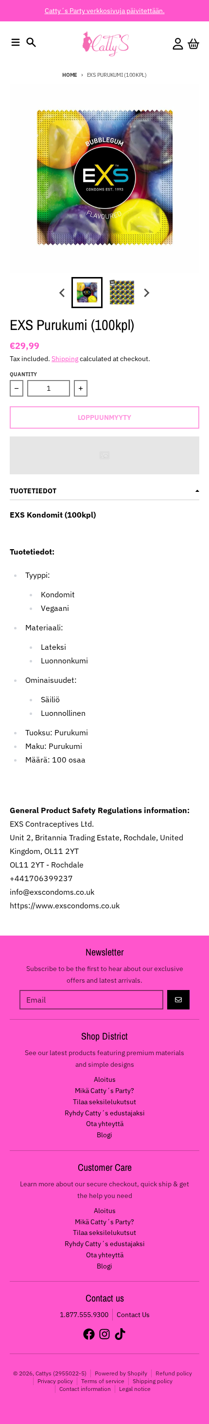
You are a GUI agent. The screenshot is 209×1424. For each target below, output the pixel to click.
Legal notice (135, 1388)
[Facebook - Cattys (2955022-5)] (89, 1334)
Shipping (65, 358)
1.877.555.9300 (84, 1314)
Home (69, 74)
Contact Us (133, 1314)
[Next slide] (146, 292)
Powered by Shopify (121, 1373)
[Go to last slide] (63, 292)
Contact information (85, 1388)
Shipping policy (153, 1381)
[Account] (178, 44)
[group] (87, 292)
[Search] (31, 42)
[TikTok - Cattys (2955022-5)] (120, 1334)
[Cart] (193, 44)
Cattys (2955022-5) (61, 1373)
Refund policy (174, 1373)
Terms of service (102, 1381)
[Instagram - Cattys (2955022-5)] (104, 1334)
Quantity (23, 374)
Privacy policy (55, 1381)
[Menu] (15, 42)
